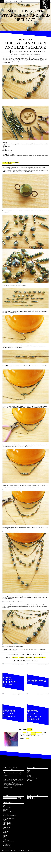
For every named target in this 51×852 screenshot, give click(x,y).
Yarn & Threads (7, 847)
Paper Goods (6, 830)
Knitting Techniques (8, 824)
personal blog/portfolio (36, 732)
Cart (28, 772)
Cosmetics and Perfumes (9, 811)
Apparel (5, 805)
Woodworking (6, 845)
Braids (4, 810)
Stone (4, 839)
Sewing (5, 836)
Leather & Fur (6, 827)
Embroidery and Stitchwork (9, 815)
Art (4, 806)
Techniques (29, 657)
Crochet (5, 813)
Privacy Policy (30, 779)
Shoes (4, 837)
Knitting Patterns (7, 822)
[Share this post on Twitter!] (39, 51)
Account (16, 1)
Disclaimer (29, 780)
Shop (22, 1)
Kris (9, 51)
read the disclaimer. (35, 54)
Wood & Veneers (7, 844)
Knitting (5, 820)
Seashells (5, 835)
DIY (11, 1)
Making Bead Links (7, 163)
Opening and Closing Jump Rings (10, 162)
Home (6, 1)
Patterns (5, 832)
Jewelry (22, 657)
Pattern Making (7, 831)
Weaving (5, 843)
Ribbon (5, 834)
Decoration (5, 814)
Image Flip (26, 51)
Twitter (24, 732)
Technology (6, 840)
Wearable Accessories (39, 657)
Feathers (5, 817)
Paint (4, 828)
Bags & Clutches (7, 807)
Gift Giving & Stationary (9, 818)
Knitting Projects (7, 823)
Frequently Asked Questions (34, 778)
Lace (4, 826)
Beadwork (15, 657)
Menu (2, 1)
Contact (29, 776)
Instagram (33, 734)
